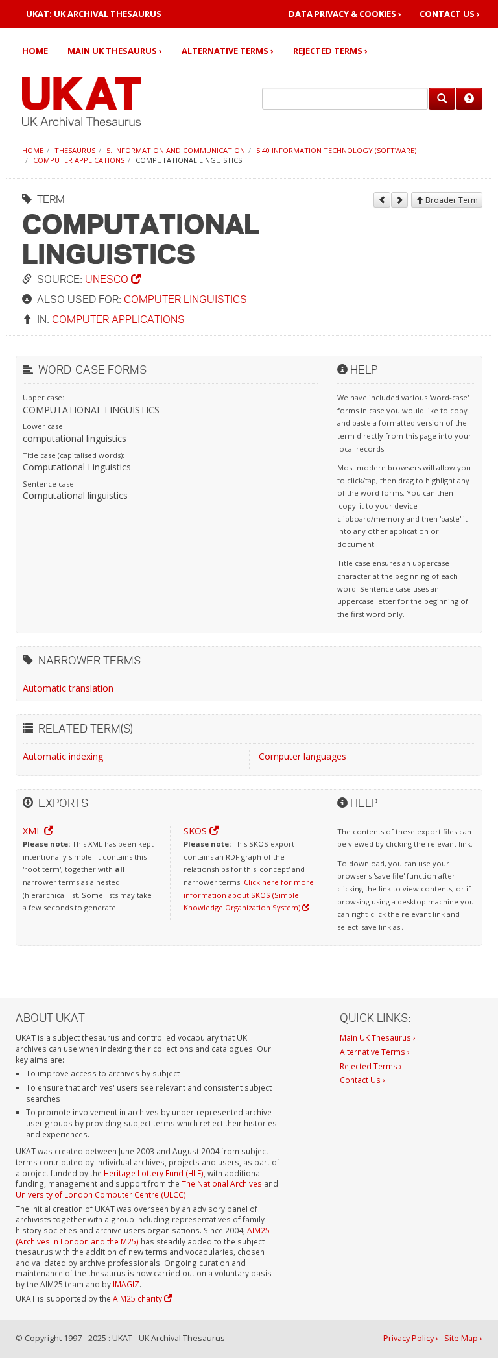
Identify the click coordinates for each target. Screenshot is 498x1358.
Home (35, 50)
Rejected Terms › (330, 50)
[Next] (399, 200)
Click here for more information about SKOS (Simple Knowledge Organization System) (249, 894)
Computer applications (78, 160)
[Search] (442, 99)
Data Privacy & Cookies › (345, 14)
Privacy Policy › (410, 1338)
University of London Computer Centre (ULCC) (101, 1194)
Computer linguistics (185, 299)
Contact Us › (450, 14)
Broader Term (450, 200)
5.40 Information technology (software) (336, 150)
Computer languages (302, 756)
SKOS (196, 831)
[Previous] (382, 200)
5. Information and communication (175, 150)
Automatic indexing (63, 756)
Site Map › (463, 1338)
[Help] (469, 99)
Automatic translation (68, 688)
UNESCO (108, 279)
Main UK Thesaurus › (114, 50)
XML (33, 831)
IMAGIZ (126, 1284)
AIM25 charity (138, 1298)
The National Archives (222, 1183)
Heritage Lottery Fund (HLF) (154, 1173)
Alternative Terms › (228, 50)
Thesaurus (74, 150)
